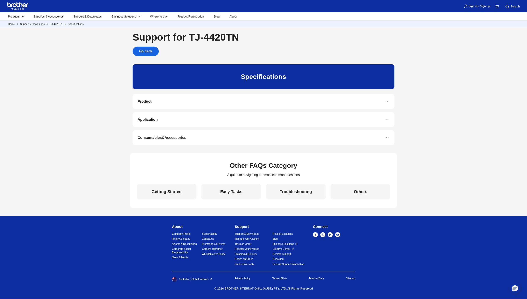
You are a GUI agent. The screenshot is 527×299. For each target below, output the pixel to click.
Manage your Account (247, 238)
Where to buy (159, 16)
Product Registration (190, 16)
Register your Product (247, 248)
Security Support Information (288, 264)
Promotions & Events (213, 244)
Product (145, 101)
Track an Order (243, 244)
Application (148, 119)
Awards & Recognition (184, 244)
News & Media (180, 257)
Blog (217, 16)
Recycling (278, 259)
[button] (515, 288)
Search (515, 6)
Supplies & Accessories (49, 16)
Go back (145, 51)
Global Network (200, 279)
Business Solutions (283, 244)
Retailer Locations (283, 233)
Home (11, 24)
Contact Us (208, 238)
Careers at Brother (212, 248)
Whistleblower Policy (213, 254)
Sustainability (209, 233)
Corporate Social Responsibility (181, 250)
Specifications (76, 24)
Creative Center (281, 248)
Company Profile (181, 233)
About (233, 16)
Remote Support (282, 254)
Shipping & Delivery (246, 254)
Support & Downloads (87, 16)
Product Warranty (244, 264)
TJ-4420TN (56, 24)
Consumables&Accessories (162, 138)
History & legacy (181, 238)
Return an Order (244, 259)
